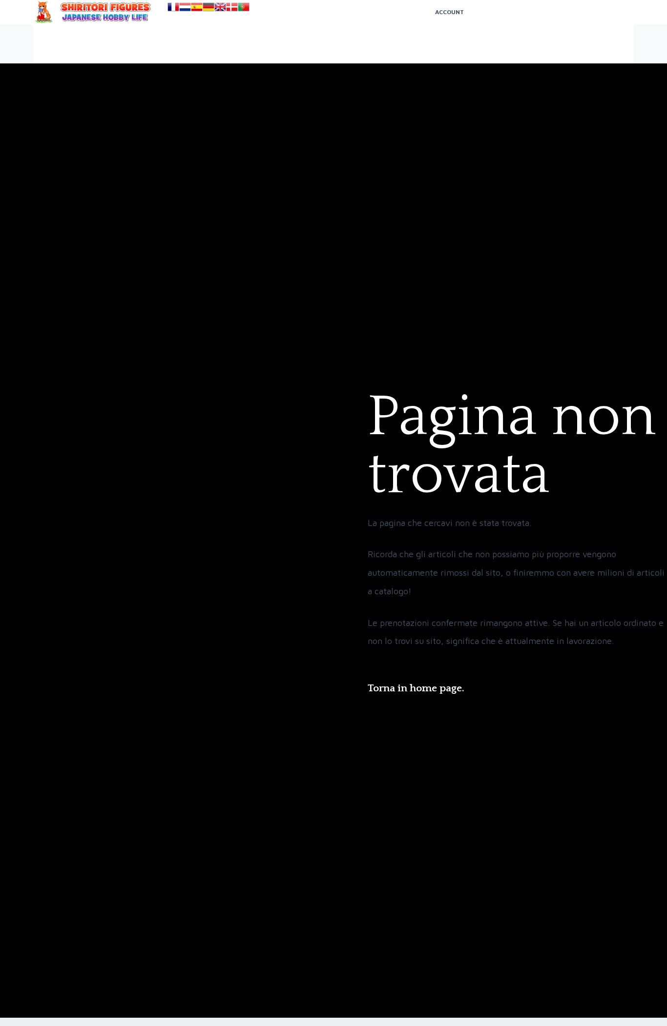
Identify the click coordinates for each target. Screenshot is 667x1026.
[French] (173, 6)
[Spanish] (197, 6)
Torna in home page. (416, 688)
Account (449, 12)
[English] (220, 6)
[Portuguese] (244, 6)
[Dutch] (185, 6)
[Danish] (232, 6)
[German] (208, 6)
